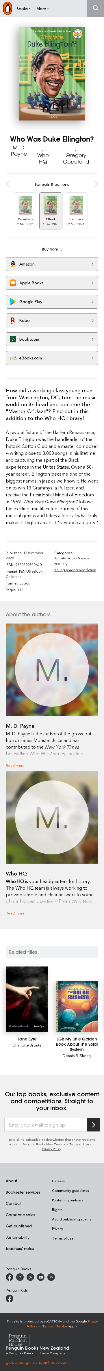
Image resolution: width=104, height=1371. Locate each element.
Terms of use (62, 1238)
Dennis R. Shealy (77, 1055)
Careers (58, 1180)
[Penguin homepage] (7, 8)
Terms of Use (79, 1144)
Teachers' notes (20, 1248)
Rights (57, 1209)
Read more (15, 765)
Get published (19, 1225)
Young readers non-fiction (75, 569)
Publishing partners (67, 1200)
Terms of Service (54, 1326)
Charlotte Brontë (27, 1045)
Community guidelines (70, 1190)
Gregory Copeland (76, 158)
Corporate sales (20, 1214)
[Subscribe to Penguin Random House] (93, 1124)
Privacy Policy (51, 1148)
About (11, 1180)
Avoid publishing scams (71, 1219)
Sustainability (17, 1237)
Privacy (57, 1228)
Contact (13, 1203)
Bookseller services (23, 1192)
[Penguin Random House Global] (21, 1339)
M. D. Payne (19, 150)
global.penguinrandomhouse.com (37, 1362)
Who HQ (43, 158)
